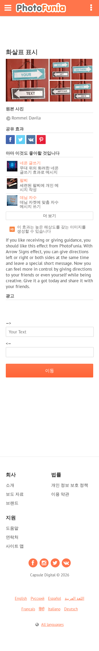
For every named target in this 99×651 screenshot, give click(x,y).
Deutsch (71, 608)
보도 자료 (15, 494)
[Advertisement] (49, 30)
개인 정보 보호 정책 (69, 485)
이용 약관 (60, 494)
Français (28, 608)
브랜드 (12, 503)
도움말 (12, 528)
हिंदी (41, 608)
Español (54, 598)
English (21, 598)
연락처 (12, 537)
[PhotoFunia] (41, 8)
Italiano (54, 608)
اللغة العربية (74, 598)
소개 (10, 485)
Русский (37, 598)
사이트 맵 (15, 546)
